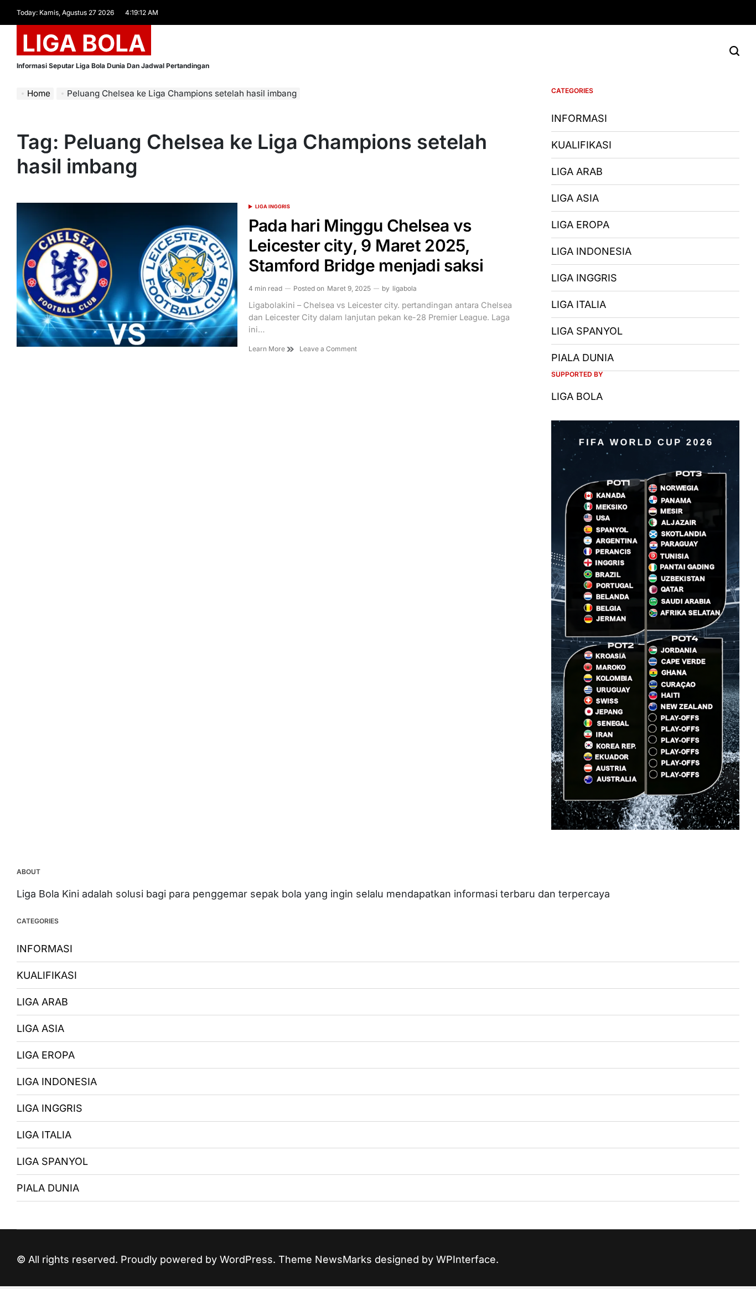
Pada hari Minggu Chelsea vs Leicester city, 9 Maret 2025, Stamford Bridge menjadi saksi (365, 245)
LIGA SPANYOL (587, 331)
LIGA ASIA (575, 198)
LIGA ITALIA (578, 304)
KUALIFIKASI (581, 145)
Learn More (267, 349)
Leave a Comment (328, 349)
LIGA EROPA (580, 224)
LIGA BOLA (84, 43)
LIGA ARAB (577, 171)
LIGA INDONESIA (591, 251)
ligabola (404, 288)
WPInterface (466, 1259)
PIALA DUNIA (582, 357)
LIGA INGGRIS (272, 206)
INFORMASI (579, 118)
